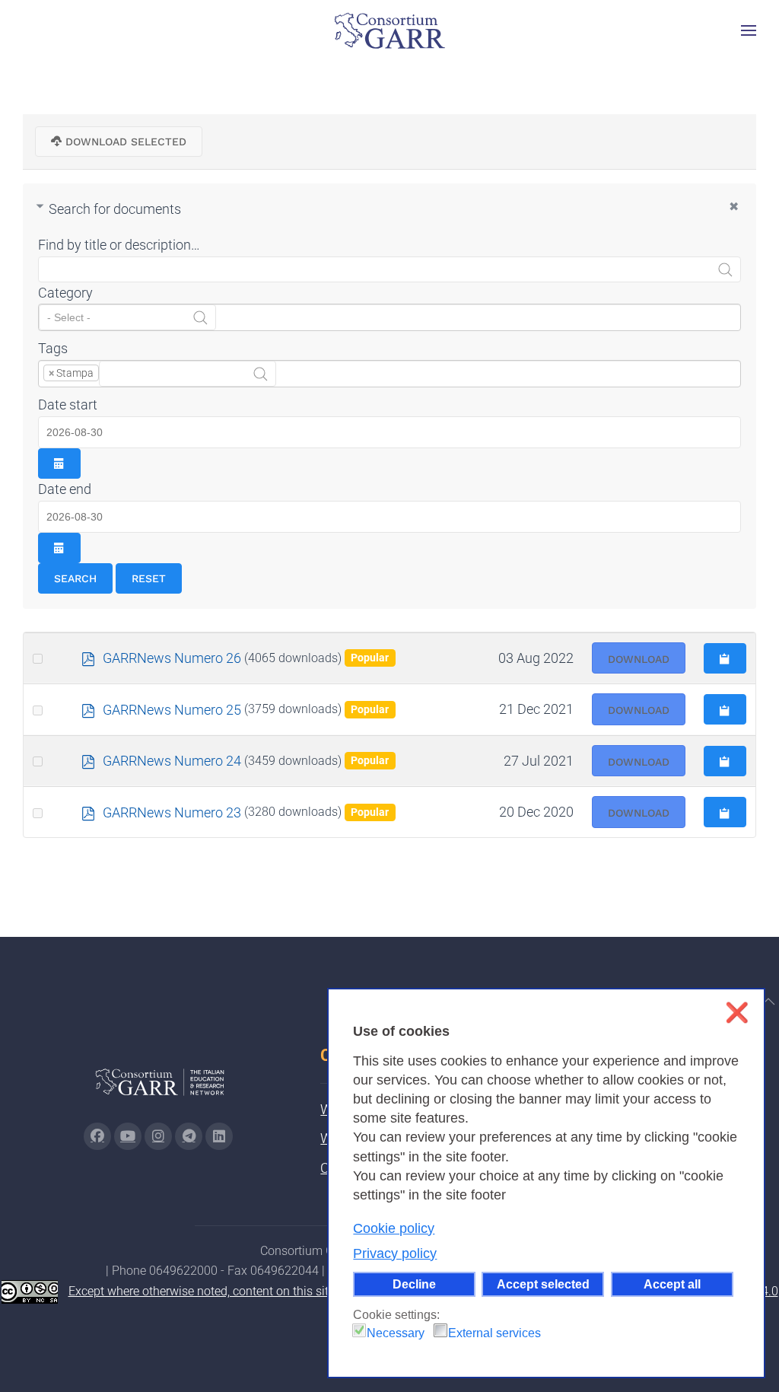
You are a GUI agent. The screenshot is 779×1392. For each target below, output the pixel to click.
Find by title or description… (119, 245)
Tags (53, 348)
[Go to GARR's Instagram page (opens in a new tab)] (97, 1136)
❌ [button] (737, 1012)
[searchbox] (127, 317)
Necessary (395, 1333)
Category (65, 293)
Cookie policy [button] (393, 1228)
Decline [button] (414, 1284)
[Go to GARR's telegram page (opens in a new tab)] (188, 1136)
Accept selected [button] (543, 1284)
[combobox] (389, 317)
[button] (748, 30)
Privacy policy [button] (395, 1253)
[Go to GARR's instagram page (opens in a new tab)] (158, 1136)
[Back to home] (389, 30)
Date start (67, 405)
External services (494, 1333)
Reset (149, 578)
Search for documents (115, 209)
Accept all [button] (672, 1284)
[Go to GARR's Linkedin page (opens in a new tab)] (219, 1136)
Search (75, 578)
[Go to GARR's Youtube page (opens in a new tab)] (127, 1136)
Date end (64, 489)
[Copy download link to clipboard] (725, 658)
